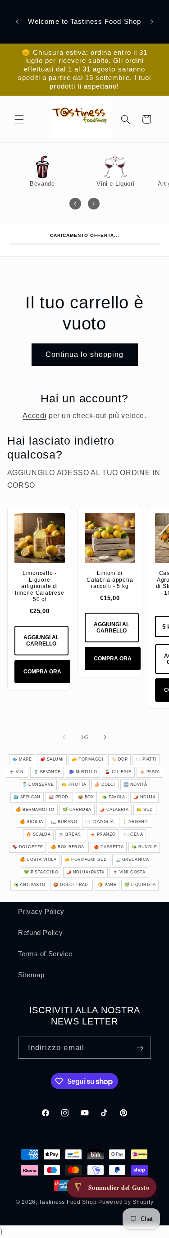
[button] (19, 119)
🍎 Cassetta (109, 847)
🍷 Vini (17, 772)
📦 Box (86, 797)
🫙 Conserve (38, 784)
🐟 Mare (22, 759)
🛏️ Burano (64, 821)
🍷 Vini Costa (129, 872)
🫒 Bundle (144, 847)
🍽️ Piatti (146, 759)
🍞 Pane (107, 884)
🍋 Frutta (74, 784)
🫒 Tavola (113, 797)
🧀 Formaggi (87, 759)
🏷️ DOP (119, 759)
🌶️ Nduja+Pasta (85, 872)
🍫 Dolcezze (27, 847)
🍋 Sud (145, 809)
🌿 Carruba (77, 809)
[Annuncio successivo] (152, 21)
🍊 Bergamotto (35, 809)
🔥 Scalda (38, 834)
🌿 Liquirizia (139, 884)
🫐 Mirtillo (83, 772)
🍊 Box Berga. (68, 847)
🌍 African (27, 797)
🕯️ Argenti (135, 821)
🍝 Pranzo (103, 834)
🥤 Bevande (47, 772)
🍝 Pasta (150, 772)
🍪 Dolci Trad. (71, 884)
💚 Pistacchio (41, 872)
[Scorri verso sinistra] (64, 737)
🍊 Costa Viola (38, 859)
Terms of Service (45, 953)
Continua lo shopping (84, 354)
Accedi (34, 415)
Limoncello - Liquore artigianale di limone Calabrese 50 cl (39, 586)
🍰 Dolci (105, 784)
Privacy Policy (41, 911)
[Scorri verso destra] (105, 737)
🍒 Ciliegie (118, 772)
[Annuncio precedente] (17, 21)
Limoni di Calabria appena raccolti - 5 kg (110, 579)
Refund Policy (40, 932)
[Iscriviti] (140, 1048)
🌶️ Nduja (144, 797)
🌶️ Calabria (114, 809)
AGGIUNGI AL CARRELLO (41, 640)
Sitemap (31, 975)
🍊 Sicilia (31, 821)
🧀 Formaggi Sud (85, 859)
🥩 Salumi (52, 759)
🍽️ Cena (133, 834)
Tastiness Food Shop (67, 1202)
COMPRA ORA (42, 671)
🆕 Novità (135, 784)
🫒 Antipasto (30, 884)
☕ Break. (70, 834)
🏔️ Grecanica (132, 859)
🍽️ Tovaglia (99, 821)
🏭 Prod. (59, 797)
